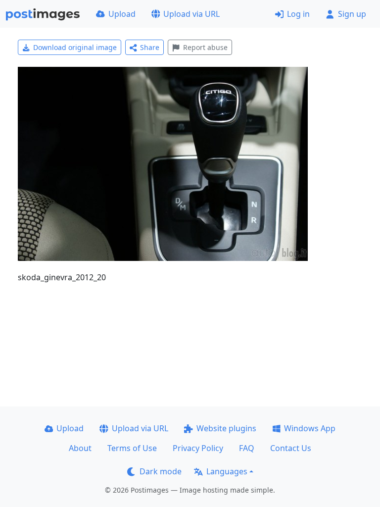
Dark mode (161, 471)
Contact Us (290, 448)
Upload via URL (191, 13)
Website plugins (226, 428)
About (80, 448)
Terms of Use (132, 448)
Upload (122, 13)
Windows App (309, 428)
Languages (226, 471)
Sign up (352, 13)
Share (149, 47)
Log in (298, 13)
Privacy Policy (198, 448)
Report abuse (205, 47)
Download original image (75, 47)
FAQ (246, 448)
